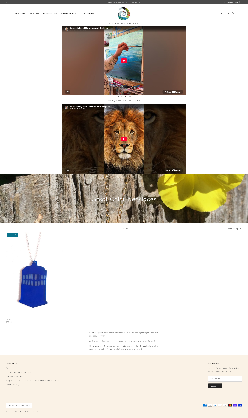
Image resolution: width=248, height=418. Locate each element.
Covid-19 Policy (12, 384)
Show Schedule (87, 13)
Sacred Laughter (18, 411)
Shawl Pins (34, 13)
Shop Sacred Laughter (15, 13)
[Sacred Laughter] (124, 13)
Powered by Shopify (32, 411)
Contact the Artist (69, 13)
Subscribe (215, 385)
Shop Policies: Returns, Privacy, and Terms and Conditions (32, 380)
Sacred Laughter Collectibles (19, 372)
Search (9, 368)
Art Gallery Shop (50, 13)
